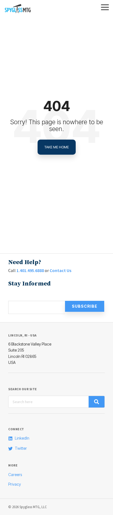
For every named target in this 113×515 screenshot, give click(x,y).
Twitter (21, 448)
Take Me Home (56, 147)
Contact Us (60, 270)
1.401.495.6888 (30, 270)
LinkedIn (22, 438)
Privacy (14, 484)
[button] (105, 6)
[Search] (96, 402)
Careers (15, 474)
